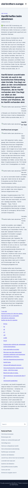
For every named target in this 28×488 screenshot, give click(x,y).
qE (4, 329)
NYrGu (5, 324)
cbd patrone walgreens (8, 318)
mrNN (5, 338)
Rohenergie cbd (6, 437)
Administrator (5, 21)
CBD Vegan (4, 13)
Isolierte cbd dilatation (7, 455)
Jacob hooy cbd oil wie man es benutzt (12, 458)
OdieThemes (14, 484)
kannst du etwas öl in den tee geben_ (12, 313)
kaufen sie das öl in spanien (9, 320)
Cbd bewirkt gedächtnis (10, 380)
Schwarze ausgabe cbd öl (8, 472)
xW (4, 335)
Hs (4, 326)
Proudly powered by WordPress (8, 483)
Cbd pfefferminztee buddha (9, 466)
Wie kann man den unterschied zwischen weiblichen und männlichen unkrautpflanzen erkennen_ (14, 354)
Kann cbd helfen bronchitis (11, 349)
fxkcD (5, 340)
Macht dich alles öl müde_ (10, 373)
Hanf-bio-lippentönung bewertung (13, 359)
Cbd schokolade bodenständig (10, 449)
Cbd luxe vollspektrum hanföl (9, 446)
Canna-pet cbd (5, 469)
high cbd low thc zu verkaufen (10, 316)
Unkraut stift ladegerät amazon (12, 365)
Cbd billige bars (5, 443)
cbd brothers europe (12, 3)
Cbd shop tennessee (7, 434)
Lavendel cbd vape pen (8, 461)
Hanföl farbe (7, 362)
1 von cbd (4, 311)
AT (4, 332)
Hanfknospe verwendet (8, 452)
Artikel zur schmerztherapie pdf (10, 440)
